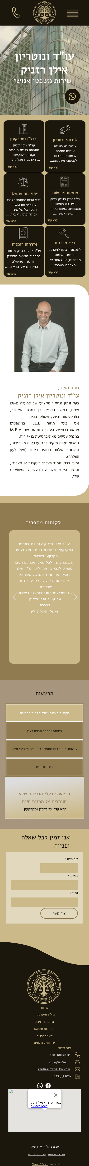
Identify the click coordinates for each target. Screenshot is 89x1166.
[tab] (44, 713)
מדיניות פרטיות (37, 1154)
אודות (44, 1007)
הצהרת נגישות (56, 1154)
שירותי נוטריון (65, 140)
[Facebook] (48, 1085)
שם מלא (71, 859)
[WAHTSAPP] (72, 96)
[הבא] (74, 597)
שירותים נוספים (44, 1042)
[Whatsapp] (40, 1085)
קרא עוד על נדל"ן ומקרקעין (44, 809)
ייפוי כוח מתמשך (23, 193)
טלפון (73, 876)
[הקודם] (15, 597)
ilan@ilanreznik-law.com (54, 1069)
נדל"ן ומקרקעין (23, 139)
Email (74, 893)
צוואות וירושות (65, 192)
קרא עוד (53, 167)
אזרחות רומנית (24, 244)
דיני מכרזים (65, 243)
